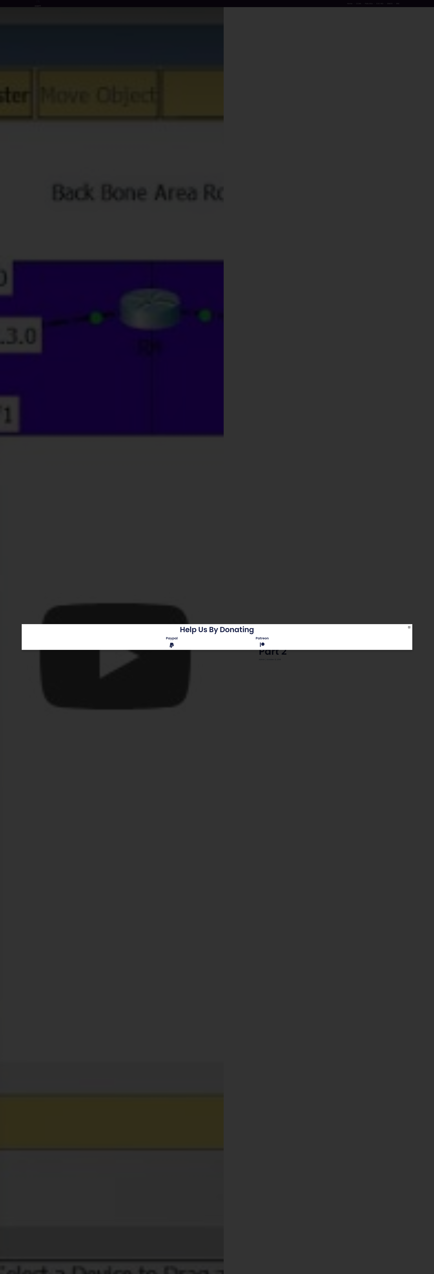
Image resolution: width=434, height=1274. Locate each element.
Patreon (262, 638)
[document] (217, 637)
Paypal (172, 638)
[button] (409, 627)
